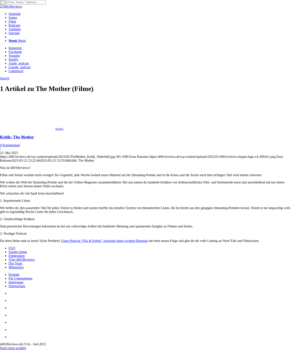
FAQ (12, 248)
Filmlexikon (17, 256)
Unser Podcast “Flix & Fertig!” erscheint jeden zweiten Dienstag (104, 241)
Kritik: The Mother (17, 137)
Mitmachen (16, 267)
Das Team (15, 263)
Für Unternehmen (20, 278)
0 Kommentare (10, 145)
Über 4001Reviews (22, 259)
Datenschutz (17, 286)
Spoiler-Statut (18, 252)
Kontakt (14, 274)
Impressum (16, 282)
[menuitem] (150, 14)
